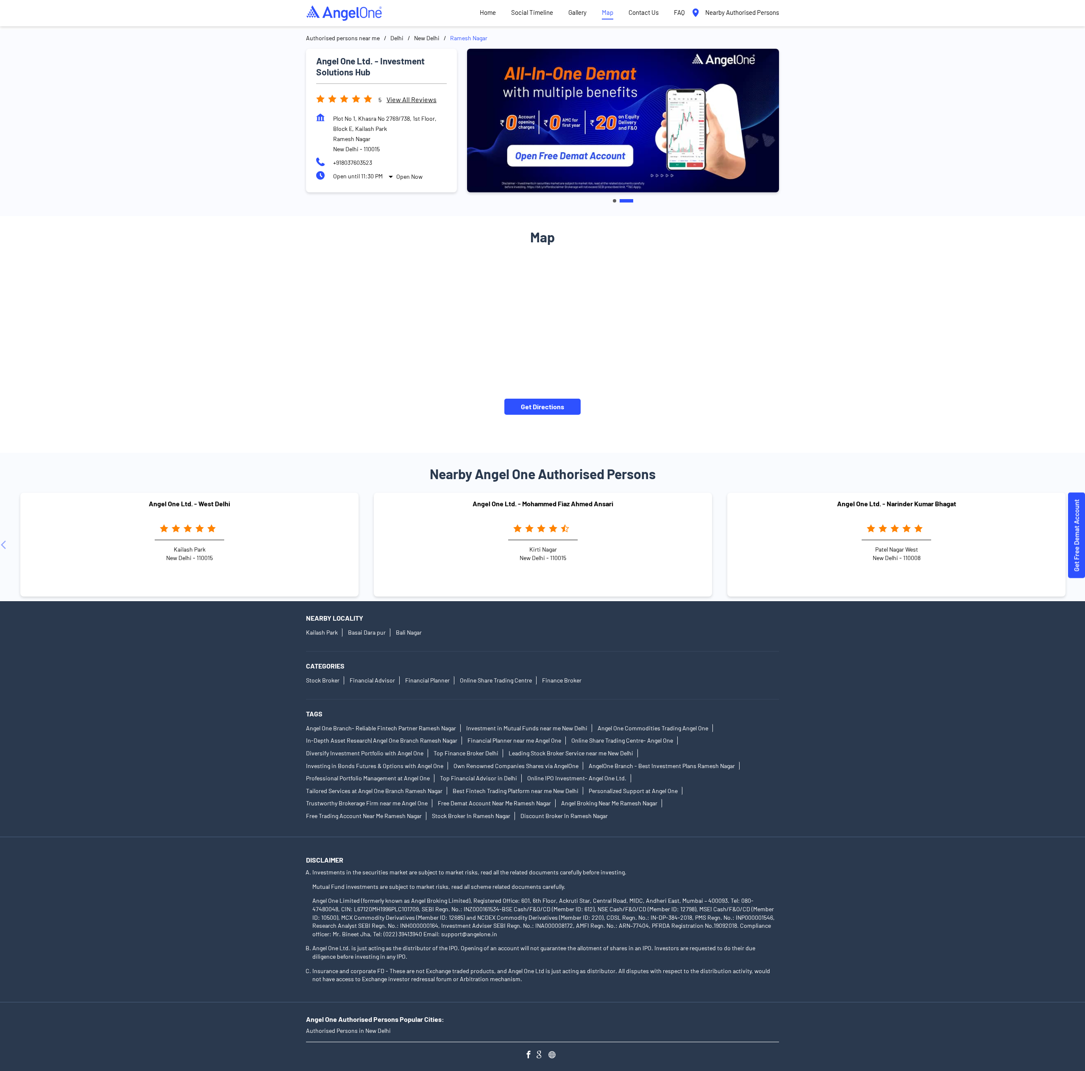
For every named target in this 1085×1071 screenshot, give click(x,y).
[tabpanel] (623, 120)
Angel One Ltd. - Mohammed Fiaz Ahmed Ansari (543, 504)
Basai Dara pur (367, 632)
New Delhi (427, 38)
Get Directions (542, 406)
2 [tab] (626, 201)
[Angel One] (344, 13)
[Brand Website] (554, 1055)
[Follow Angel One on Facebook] (531, 1055)
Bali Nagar (409, 632)
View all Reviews (412, 99)
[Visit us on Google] (542, 1055)
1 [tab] (614, 201)
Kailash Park (322, 632)
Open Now (409, 176)
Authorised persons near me (343, 38)
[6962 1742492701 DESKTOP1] (1076, 536)
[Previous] (5, 545)
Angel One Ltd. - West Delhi (189, 504)
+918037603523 (352, 162)
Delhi (396, 38)
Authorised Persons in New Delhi (348, 1030)
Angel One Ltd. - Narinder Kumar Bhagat (896, 504)
